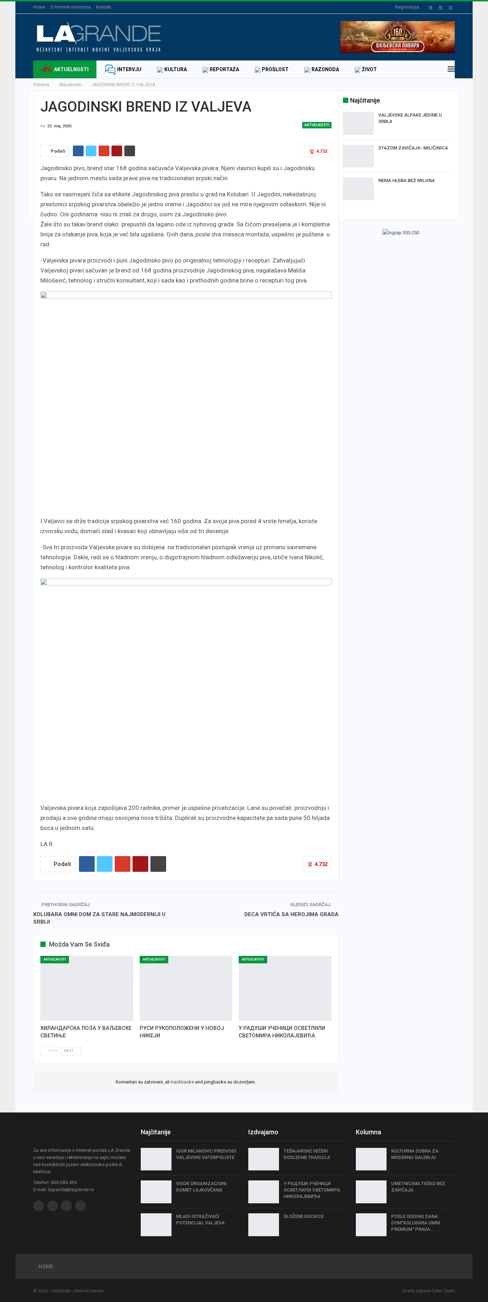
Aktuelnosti (71, 69)
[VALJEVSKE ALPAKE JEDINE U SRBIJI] (358, 123)
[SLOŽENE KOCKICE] (263, 1224)
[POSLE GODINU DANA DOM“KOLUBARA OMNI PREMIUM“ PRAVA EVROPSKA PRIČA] (371, 1224)
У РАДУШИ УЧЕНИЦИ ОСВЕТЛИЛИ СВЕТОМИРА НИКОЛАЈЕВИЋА (312, 1190)
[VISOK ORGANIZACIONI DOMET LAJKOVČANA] (156, 1191)
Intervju (129, 69)
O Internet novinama (70, 7)
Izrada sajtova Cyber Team (428, 1290)
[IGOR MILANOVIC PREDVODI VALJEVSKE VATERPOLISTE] (156, 1159)
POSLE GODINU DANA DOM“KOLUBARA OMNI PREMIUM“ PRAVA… (415, 1223)
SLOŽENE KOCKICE (304, 1216)
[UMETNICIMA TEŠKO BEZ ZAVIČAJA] (371, 1191)
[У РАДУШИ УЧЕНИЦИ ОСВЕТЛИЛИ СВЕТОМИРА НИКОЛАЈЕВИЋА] (285, 988)
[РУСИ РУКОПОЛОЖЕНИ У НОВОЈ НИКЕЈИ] (186, 988)
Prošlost (275, 69)
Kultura (175, 69)
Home (39, 7)
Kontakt (103, 7)
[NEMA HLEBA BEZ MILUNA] (358, 188)
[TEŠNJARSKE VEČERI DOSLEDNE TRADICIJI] (263, 1159)
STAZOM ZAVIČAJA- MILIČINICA (413, 148)
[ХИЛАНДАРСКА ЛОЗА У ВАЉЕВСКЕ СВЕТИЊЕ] (86, 988)
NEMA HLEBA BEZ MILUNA (406, 180)
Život (369, 69)
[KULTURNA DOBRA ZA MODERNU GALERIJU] (371, 1159)
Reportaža (224, 69)
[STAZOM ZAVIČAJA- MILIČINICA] (358, 156)
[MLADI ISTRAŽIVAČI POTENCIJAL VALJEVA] (156, 1224)
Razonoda (325, 69)
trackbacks (182, 1082)
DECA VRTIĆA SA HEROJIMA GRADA (291, 914)
